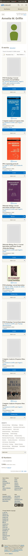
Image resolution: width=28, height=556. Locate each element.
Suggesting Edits (18, 499)
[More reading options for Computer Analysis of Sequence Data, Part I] (24, 373)
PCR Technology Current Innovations (14, 322)
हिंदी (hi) (4, 522)
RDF (22, 471)
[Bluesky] (15, 505)
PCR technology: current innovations (14, 285)
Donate (13, 1)
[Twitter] (19, 505)
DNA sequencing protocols (10, 164)
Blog (3, 486)
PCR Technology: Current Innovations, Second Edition (11, 79)
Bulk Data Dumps (6, 499)
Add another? (12, 47)
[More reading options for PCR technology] (24, 92)
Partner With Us (6, 483)
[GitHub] (22, 505)
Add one (9, 467)
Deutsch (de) (5, 515)
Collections (17, 486)
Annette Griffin (9, 288)
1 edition (5, 328)
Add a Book (17, 501)
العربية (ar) (4, 512)
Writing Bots (5, 501)
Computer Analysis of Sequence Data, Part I (14, 360)
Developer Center (6, 496)
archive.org (7, 551)
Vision (3, 479)
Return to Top (17, 489)
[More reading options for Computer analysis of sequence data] (24, 133)
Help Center (17, 496)
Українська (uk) (6, 535)
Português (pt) (5, 529)
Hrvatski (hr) (5, 524)
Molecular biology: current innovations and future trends (11, 207)
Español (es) (5, 519)
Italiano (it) (5, 525)
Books (15, 481)
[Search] (18, 5)
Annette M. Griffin (14, 83)
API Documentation (6, 497)
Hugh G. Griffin (8, 165)
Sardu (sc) (4, 532)
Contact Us (17, 497)
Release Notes (17, 502)
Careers (4, 484)
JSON (25, 471)
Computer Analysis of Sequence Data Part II (14, 404)
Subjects (16, 484)
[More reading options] (24, 216)
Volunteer (4, 481)
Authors (16, 483)
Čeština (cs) (5, 514)
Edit (3, 14)
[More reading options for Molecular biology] (24, 219)
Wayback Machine (18, 550)
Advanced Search (18, 488)
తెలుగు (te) (4, 533)
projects (6, 550)
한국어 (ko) (5, 527)
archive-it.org (15, 551)
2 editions (5, 127)
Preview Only (14, 294)
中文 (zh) (4, 537)
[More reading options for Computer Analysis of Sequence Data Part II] (24, 417)
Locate (14, 88)
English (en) (5, 517)
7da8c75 (11, 553)
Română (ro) (5, 530)
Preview (15, 118)
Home (15, 479)
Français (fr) (5, 520)
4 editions (5, 86)
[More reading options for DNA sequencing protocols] (24, 176)
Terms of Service (6, 488)
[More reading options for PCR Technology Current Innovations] (24, 334)
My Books (7, 9)
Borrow (13, 216)
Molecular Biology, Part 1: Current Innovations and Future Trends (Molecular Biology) (13, 246)
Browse (20, 9)
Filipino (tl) (5, 538)
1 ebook (10, 127)
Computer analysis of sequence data (13, 121)
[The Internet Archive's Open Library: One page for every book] (6, 5)
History (24, 14)
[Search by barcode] (22, 5)
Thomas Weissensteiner (11, 81)
